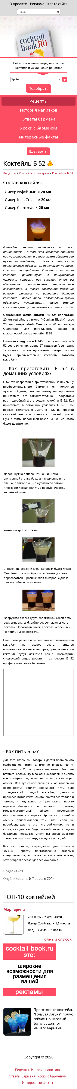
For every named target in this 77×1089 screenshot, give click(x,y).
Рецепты (38, 101)
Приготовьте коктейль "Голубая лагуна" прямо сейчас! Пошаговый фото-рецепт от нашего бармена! (53, 1018)
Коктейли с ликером (34, 173)
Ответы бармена (39, 119)
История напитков (38, 110)
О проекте (18, 3)
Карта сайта (57, 3)
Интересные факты (38, 137)
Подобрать (38, 88)
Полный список (56, 939)
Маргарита (14, 909)
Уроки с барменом (38, 128)
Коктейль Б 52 (62, 173)
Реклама (37, 3)
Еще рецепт (37, 151)
